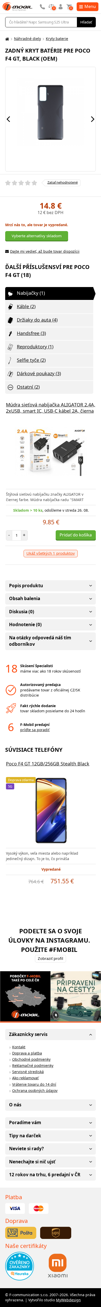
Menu (90, 6)
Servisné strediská (28, 1071)
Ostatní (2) (28, 387)
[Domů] (6, 39)
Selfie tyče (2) (31, 360)
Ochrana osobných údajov (34, 1090)
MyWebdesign (68, 1299)
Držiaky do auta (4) (37, 320)
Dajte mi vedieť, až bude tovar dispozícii (45, 251)
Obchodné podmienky (31, 1059)
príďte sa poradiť (34, 729)
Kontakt (18, 1046)
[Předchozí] (8, 119)
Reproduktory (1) (35, 347)
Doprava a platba (27, 1053)
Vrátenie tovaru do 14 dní (34, 1084)
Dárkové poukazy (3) (39, 373)
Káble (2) (26, 306)
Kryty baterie (57, 38)
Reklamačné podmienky (32, 1065)
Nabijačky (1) (31, 293)
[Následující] (93, 119)
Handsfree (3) (31, 333)
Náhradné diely (27, 38)
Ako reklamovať (25, 1077)
